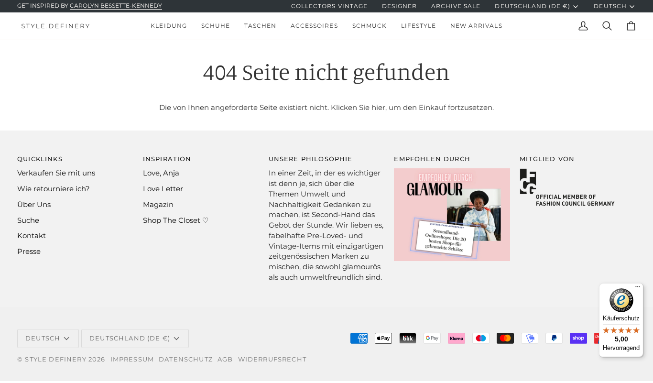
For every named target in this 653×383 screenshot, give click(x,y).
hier (378, 107)
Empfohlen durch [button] (432, 159)
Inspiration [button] (167, 159)
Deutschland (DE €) (532, 6)
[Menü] (637, 289)
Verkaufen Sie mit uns (56, 173)
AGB (225, 359)
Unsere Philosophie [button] (311, 159)
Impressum (132, 359)
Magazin (158, 204)
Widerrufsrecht (272, 359)
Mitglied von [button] (547, 159)
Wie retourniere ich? (53, 189)
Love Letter (163, 189)
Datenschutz (186, 359)
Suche (28, 220)
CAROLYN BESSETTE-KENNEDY (116, 5)
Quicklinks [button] (40, 159)
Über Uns (34, 204)
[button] (168, 26)
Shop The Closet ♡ (175, 220)
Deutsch (610, 6)
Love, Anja (161, 173)
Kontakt (31, 235)
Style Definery (55, 359)
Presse (29, 251)
